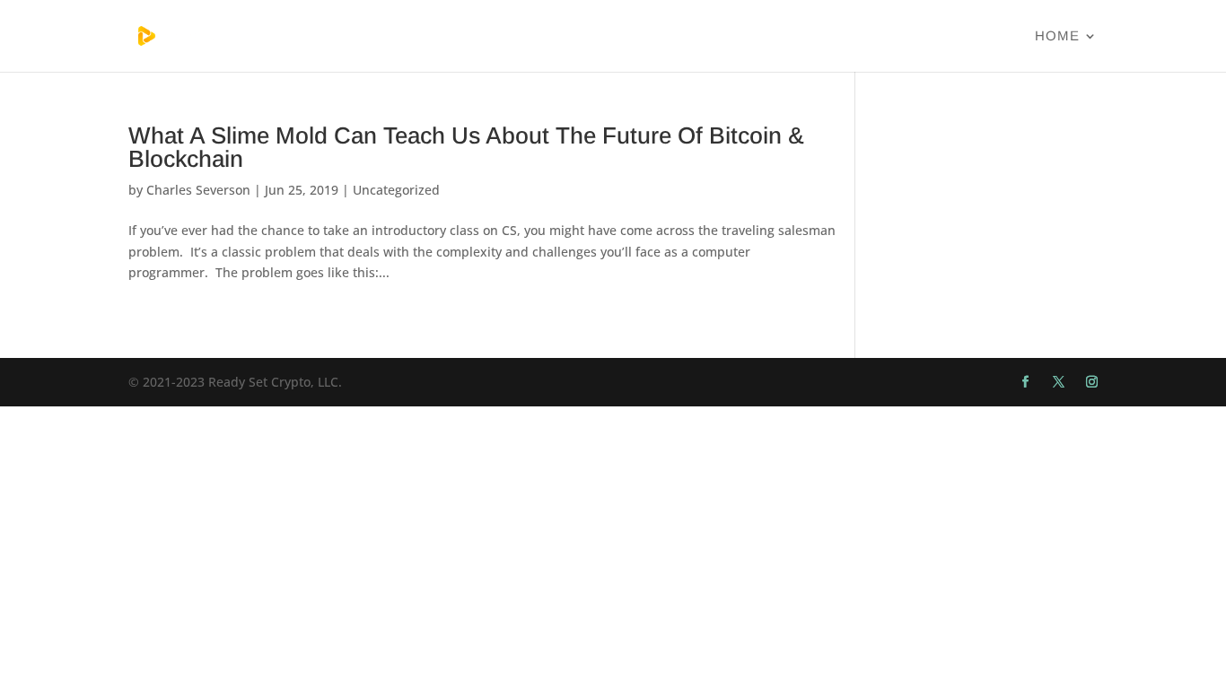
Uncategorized (396, 189)
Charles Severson (198, 189)
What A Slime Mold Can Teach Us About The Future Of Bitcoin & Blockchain (466, 147)
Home (1057, 36)
